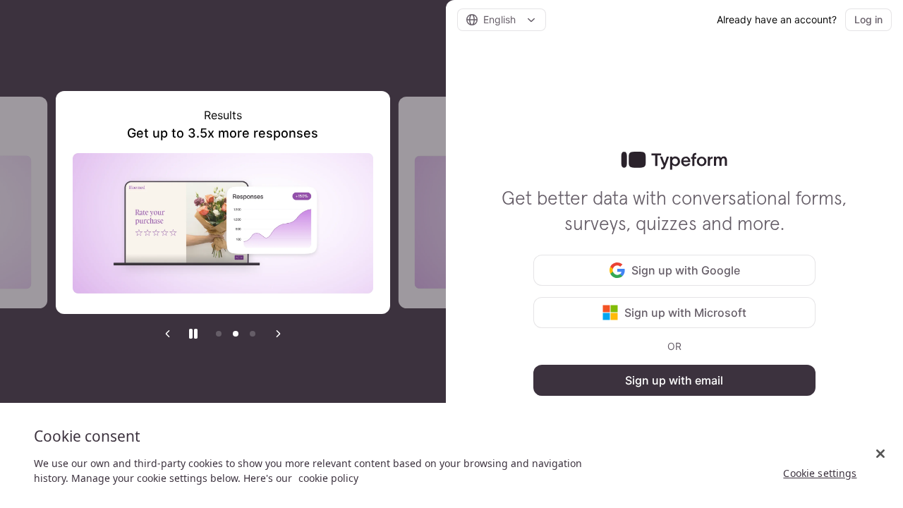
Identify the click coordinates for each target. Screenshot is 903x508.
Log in (868, 19)
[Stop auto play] (193, 333)
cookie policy (328, 478)
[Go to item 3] (252, 333)
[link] (674, 161)
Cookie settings (819, 473)
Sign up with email (674, 380)
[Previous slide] (167, 333)
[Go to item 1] (218, 333)
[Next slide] (277, 333)
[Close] (880, 453)
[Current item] (235, 333)
